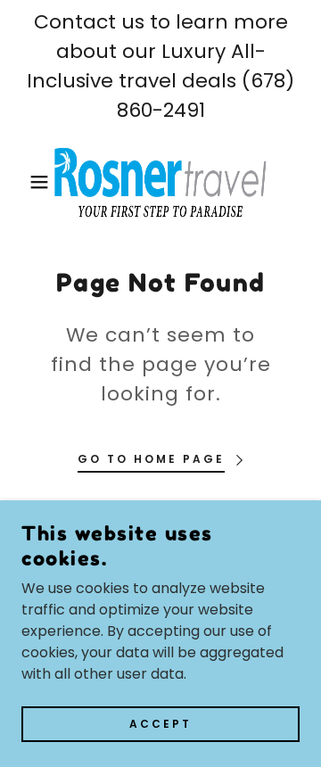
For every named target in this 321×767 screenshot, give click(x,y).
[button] (25, 182)
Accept (160, 723)
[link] (161, 182)
